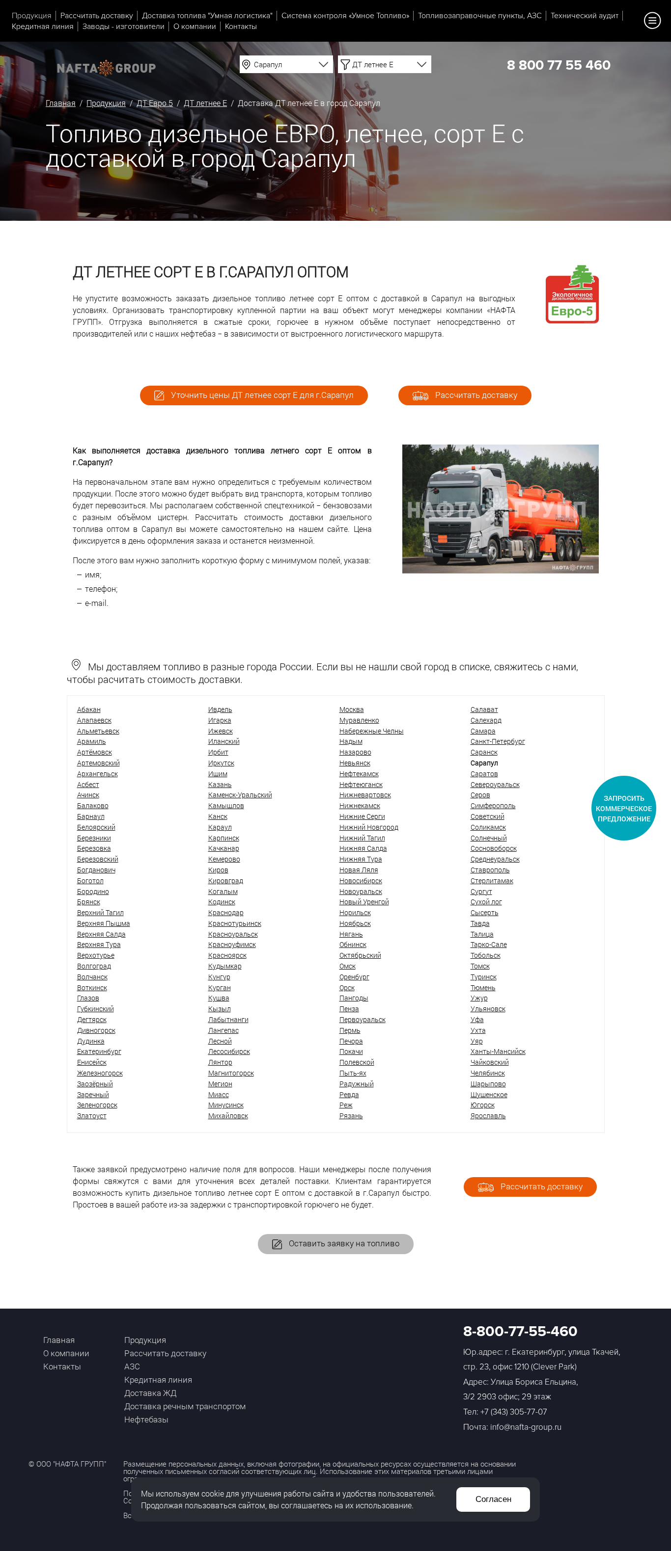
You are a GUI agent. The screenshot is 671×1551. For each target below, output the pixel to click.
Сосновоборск (494, 848)
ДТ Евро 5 (155, 103)
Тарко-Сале (489, 944)
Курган (219, 987)
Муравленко (359, 720)
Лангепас (223, 1030)
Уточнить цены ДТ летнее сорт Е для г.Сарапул (261, 394)
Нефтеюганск (361, 784)
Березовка (94, 848)
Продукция (32, 16)
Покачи (351, 1051)
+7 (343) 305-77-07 (513, 1412)
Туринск (484, 976)
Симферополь (493, 805)
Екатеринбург (99, 1051)
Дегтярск (92, 1019)
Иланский (224, 741)
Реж (346, 1104)
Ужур (479, 997)
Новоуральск (360, 891)
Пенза (349, 1008)
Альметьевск (98, 731)
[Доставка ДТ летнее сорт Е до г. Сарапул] (500, 570)
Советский (487, 816)
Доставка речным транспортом (185, 1406)
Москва (351, 709)
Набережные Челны (371, 731)
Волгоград (94, 966)
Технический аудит (584, 16)
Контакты (241, 26)
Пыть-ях (352, 1073)
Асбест (88, 784)
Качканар (223, 848)
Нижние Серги (362, 816)
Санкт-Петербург (498, 741)
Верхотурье (95, 955)
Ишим (217, 773)
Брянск (88, 901)
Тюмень (483, 987)
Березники (94, 837)
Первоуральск (362, 1019)
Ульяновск (488, 1008)
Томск (480, 966)
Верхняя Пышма (103, 923)
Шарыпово (488, 1083)
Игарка (219, 720)
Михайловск (228, 1115)
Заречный (93, 1094)
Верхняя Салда (101, 934)
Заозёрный (95, 1083)
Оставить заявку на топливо (343, 1243)
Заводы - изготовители (124, 26)
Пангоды (353, 997)
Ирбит (218, 752)
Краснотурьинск (234, 923)
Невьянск (354, 762)
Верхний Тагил (100, 912)
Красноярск (227, 955)
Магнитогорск (231, 1073)
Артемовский (98, 762)
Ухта (478, 1030)
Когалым (223, 891)
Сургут (481, 891)
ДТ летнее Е (205, 103)
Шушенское (489, 1094)
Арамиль (91, 741)
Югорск (483, 1104)
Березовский (97, 859)
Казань (220, 784)
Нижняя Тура (360, 859)
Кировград (225, 880)
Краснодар (226, 912)
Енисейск (92, 1062)
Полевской (356, 1062)
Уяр (477, 1041)
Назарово (355, 752)
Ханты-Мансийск (498, 1051)
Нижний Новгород (368, 827)
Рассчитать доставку (96, 16)
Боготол (90, 880)
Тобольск (486, 955)
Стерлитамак (492, 880)
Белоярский (96, 827)
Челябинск (488, 1073)
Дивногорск (96, 1030)
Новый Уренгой (364, 901)
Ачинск (88, 794)
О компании (194, 26)
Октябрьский (360, 955)
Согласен (493, 1499)
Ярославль (488, 1115)
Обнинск (352, 944)
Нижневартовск (365, 794)
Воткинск (92, 987)
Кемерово (224, 859)
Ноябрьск (355, 923)
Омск (347, 966)
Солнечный (489, 837)
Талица (482, 934)
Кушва (218, 997)
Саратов (484, 773)
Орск (347, 987)
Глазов (88, 997)
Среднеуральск (495, 859)
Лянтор (220, 1062)
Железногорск (100, 1073)
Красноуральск (233, 934)
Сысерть (485, 912)
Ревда (349, 1094)
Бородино (93, 891)
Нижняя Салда (363, 848)
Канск (217, 816)
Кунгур (219, 976)
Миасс (218, 1094)
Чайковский (490, 1062)
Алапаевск (94, 720)
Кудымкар (225, 966)
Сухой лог (486, 901)
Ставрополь (490, 869)
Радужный (356, 1083)
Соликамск (488, 827)
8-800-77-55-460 (520, 1331)
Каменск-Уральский (240, 794)
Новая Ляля (358, 869)
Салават (484, 709)
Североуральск (495, 784)
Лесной (220, 1041)
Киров (218, 869)
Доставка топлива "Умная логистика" (207, 16)
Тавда (480, 923)
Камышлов (226, 805)
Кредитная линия (43, 26)
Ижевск (220, 731)
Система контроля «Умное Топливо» (345, 16)
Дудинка (91, 1041)
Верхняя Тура (99, 944)
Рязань (351, 1115)
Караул (220, 827)
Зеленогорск (97, 1104)
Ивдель (220, 709)
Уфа (477, 1019)
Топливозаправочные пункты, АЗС (480, 16)
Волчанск (92, 976)
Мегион (220, 1083)
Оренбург (354, 976)
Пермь (350, 1030)
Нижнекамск (359, 805)
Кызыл (219, 1008)
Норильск (355, 912)
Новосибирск (360, 880)
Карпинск (223, 837)
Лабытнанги (228, 1019)
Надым (351, 741)
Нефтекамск (359, 773)
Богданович (96, 869)
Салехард (486, 720)
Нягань (351, 934)
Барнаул (91, 816)
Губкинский (95, 1008)
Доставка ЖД (150, 1393)
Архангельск (97, 773)
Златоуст (92, 1115)
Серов (480, 794)
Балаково (93, 805)
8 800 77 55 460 (559, 65)
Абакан (89, 709)
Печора (351, 1041)
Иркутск (221, 762)
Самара (483, 731)
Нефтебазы (146, 1419)
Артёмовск (94, 752)
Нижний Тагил (362, 837)
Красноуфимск (232, 944)
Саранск (484, 752)
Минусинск (226, 1104)
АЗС (132, 1366)
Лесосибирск (229, 1051)
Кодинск (221, 901)
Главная (61, 103)
